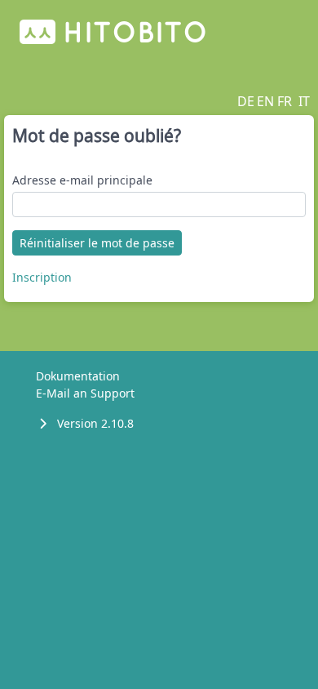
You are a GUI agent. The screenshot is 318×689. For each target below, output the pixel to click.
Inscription (42, 277)
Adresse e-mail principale (82, 180)
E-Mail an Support (85, 393)
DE (245, 101)
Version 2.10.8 (95, 423)
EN (265, 101)
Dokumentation (78, 376)
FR (284, 101)
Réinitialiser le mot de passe (97, 243)
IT (304, 101)
